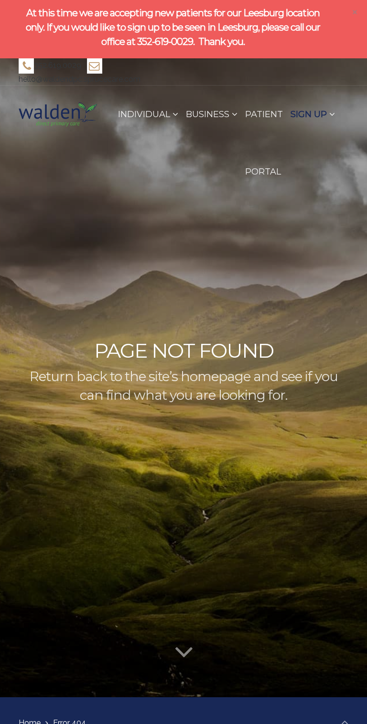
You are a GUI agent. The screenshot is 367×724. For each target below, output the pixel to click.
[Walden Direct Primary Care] (58, 114)
